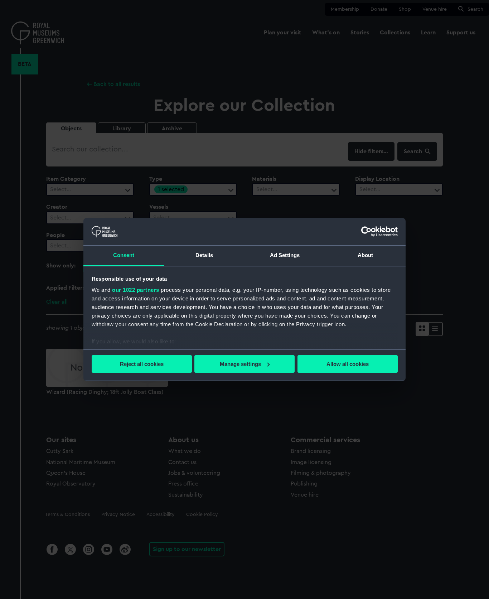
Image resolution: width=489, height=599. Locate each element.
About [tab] (365, 255)
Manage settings (240, 364)
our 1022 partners (135, 290)
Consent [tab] (124, 255)
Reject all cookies (142, 364)
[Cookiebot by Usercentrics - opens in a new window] (366, 231)
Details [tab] (204, 255)
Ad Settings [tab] (285, 255)
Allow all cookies (347, 364)
